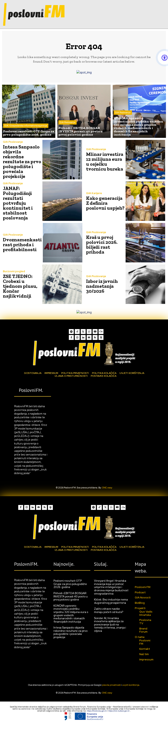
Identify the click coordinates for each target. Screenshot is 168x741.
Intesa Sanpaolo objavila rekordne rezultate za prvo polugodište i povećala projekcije (22, 161)
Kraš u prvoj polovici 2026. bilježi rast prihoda (101, 244)
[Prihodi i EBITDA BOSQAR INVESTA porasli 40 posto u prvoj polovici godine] (84, 111)
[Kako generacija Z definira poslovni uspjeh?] (145, 201)
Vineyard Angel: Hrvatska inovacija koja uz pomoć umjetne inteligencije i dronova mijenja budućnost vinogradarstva (111, 587)
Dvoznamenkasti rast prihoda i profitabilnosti (22, 244)
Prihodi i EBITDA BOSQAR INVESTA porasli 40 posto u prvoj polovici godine (70, 596)
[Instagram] (77, 337)
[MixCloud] (101, 331)
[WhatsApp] (89, 331)
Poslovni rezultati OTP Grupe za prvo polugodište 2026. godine (70, 584)
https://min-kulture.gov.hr (119, 711)
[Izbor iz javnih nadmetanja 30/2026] (145, 284)
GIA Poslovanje (67, 122)
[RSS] (95, 337)
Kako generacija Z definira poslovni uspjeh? (105, 203)
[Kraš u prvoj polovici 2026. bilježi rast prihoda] (145, 242)
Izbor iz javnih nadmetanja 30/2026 (102, 286)
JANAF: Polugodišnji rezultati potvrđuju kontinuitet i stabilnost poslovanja (18, 203)
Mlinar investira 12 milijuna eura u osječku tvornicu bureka (104, 161)
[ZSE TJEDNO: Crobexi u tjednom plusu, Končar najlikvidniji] (62, 284)
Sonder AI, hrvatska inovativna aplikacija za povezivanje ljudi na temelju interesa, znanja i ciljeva (110, 624)
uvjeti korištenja (130, 685)
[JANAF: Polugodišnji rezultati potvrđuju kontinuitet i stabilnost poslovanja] (62, 201)
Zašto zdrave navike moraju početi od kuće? (108, 610)
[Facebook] (71, 337)
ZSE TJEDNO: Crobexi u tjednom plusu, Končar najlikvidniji (20, 286)
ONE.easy (107, 487)
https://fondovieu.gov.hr (97, 711)
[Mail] (89, 337)
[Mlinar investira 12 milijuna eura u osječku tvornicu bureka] (145, 159)
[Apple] (101, 337)
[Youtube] (95, 331)
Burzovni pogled (14, 271)
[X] (83, 331)
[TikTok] (77, 331)
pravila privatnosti (111, 685)
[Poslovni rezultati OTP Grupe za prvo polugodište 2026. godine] (28, 111)
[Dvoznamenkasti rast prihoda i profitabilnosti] (62, 242)
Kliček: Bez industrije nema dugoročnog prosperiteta (111, 601)
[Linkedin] (83, 337)
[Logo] (84, 353)
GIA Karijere (94, 193)
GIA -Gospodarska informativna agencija (25, 125)
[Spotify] (71, 331)
